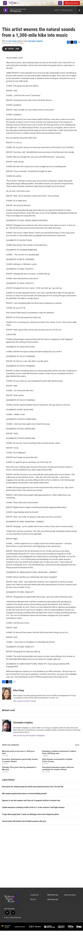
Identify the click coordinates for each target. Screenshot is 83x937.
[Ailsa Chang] (6, 693)
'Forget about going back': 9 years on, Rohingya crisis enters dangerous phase (30, 814)
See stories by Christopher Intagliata (29, 735)
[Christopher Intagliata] (6, 726)
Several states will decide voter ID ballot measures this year (24, 821)
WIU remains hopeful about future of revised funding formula (24, 793)
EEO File (33, 899)
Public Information (70, 895)
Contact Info (34, 895)
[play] (5, 10)
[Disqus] (41, 860)
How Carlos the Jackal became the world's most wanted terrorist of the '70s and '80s (32, 787)
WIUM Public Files (52, 895)
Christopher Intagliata (35, 41)
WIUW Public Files (52, 899)
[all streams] (80, 10)
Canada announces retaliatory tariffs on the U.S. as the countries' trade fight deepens (33, 807)
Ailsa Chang (12, 41)
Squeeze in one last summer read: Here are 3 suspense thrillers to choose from (31, 800)
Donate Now (72, 3)
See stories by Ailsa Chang (24, 701)
